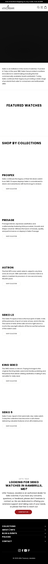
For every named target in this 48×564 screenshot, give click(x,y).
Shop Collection (11, 189)
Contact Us (23, 512)
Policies (6, 537)
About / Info (8, 530)
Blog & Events (9, 533)
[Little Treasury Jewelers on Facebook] (22, 550)
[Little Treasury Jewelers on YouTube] (25, 550)
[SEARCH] (38, 7)
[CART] (45, 7)
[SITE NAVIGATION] (41, 7)
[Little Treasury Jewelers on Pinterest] (28, 550)
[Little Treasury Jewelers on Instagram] (19, 550)
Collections (9, 526)
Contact (7, 541)
